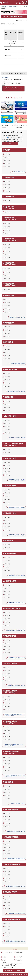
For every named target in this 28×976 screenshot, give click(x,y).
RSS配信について (19, 960)
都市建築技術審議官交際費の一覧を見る (15, 630)
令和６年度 (7, 160)
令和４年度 (7, 166)
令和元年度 (7, 278)
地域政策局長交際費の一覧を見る (17, 438)
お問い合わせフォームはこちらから (13, 88)
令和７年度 (7, 157)
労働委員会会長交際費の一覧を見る (16, 913)
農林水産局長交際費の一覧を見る (17, 575)
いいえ (20, 137)
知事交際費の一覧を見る (19, 171)
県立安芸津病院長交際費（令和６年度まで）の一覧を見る (15, 775)
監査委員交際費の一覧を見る (18, 803)
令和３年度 (7, 251)
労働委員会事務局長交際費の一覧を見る (15, 941)
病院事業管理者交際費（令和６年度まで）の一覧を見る (14, 715)
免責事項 (4, 957)
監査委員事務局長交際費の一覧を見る (16, 831)
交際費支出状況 (12, 6)
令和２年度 (7, 254)
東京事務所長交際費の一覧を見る (17, 657)
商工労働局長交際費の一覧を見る (17, 535)
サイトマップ (20, 970)
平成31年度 (7, 257)
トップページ (4, 6)
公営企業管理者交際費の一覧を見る (16, 685)
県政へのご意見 (19, 957)
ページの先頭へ (14, 949)
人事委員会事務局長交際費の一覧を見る (15, 886)
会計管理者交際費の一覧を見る (17, 317)
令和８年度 (7, 154)
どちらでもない (12, 137)
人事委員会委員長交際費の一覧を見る (16, 858)
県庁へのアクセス (9, 970)
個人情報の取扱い (19, 952)
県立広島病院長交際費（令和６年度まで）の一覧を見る (14, 745)
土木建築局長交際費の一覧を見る (17, 602)
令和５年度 (7, 163)
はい (5, 137)
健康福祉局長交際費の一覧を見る (17, 507)
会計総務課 (5, 77)
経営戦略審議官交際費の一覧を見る (16, 391)
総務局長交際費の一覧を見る (18, 363)
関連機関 (4, 960)
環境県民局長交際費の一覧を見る (17, 480)
